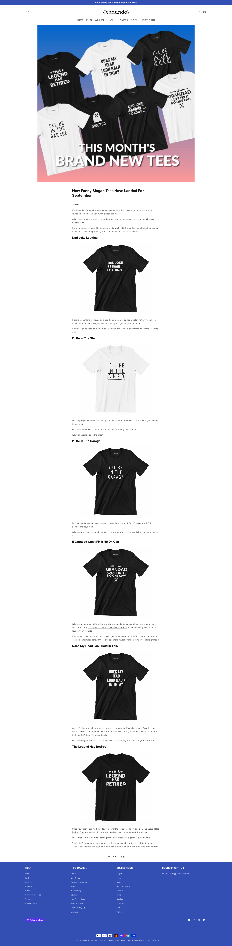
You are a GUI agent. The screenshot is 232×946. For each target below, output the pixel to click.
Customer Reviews (79, 882)
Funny (119, 878)
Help (27, 873)
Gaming (119, 899)
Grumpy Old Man (123, 886)
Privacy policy (126, 940)
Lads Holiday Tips (78, 908)
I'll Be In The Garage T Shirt (139, 523)
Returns (28, 886)
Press (73, 886)
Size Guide (75, 878)
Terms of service (139, 940)
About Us (75, 873)
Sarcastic (120, 891)
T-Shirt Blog (76, 891)
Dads (118, 882)
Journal (74, 895)
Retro (118, 895)
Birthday (120, 903)
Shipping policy (153, 940)
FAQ (27, 878)
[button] (28, 11)
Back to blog (118, 856)
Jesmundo (83, 940)
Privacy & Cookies (33, 895)
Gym (118, 908)
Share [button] (77, 204)
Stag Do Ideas (77, 903)
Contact (28, 891)
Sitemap (74, 912)
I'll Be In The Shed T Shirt (127, 420)
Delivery (28, 882)
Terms (28, 899)
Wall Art (119, 912)
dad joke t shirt (131, 320)
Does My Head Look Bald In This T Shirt (91, 731)
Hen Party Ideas (78, 899)
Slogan (119, 873)
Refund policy (31, 903)
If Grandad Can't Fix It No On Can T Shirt (107, 627)
